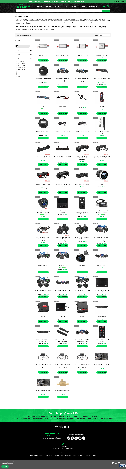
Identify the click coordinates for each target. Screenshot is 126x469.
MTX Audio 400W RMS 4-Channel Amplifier (82, 316)
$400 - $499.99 (22, 71)
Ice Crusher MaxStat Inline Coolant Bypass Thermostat (62, 391)
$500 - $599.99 (22, 73)
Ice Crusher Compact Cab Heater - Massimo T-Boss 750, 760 (43, 391)
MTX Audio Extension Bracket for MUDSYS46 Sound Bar (62, 340)
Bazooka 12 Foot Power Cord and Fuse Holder (101, 106)
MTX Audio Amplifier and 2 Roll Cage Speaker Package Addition (82, 340)
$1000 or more (22, 76)
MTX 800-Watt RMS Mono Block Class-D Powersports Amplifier (63, 54)
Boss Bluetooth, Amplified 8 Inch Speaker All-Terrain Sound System (62, 183)
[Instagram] (115, 462)
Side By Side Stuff (9, 462)
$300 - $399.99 (22, 69)
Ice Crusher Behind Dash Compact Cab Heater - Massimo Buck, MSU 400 (43, 366)
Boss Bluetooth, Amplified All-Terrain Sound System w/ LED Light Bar (82, 183)
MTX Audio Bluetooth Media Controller (63, 211)
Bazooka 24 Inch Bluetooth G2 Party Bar (102, 79)
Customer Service (63, 450)
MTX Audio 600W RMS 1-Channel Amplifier (101, 291)
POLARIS (39, 6)
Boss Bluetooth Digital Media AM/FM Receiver (102, 183)
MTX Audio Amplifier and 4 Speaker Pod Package (82, 291)
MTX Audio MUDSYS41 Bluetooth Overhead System (102, 316)
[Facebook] (112, 462)
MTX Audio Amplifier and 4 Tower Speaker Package (62, 291)
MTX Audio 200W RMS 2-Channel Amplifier (62, 316)
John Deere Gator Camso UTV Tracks (62, 455)
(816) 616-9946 (120, 1)
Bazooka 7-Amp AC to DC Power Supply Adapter (62, 106)
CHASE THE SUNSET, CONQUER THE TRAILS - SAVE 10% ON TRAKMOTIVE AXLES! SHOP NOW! (56, 1)
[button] (122, 465)
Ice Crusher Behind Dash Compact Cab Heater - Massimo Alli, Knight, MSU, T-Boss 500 (62, 366)
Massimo (24, 14)
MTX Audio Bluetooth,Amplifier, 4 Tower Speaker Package (101, 264)
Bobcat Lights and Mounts (45, 455)
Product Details (43, 60)
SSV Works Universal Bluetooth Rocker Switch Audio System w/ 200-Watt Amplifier (43, 239)
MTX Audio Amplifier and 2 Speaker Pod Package (82, 264)
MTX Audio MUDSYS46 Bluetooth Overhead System (43, 340)
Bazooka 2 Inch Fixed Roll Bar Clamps (82, 132)
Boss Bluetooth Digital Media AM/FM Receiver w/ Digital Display (43, 211)
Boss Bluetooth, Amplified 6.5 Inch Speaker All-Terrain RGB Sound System (43, 184)
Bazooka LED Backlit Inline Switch (82, 105)
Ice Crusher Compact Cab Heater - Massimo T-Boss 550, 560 (102, 365)
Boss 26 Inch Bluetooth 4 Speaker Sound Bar (43, 157)
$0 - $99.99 (21, 61)
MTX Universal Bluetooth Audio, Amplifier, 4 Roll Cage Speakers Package (82, 80)
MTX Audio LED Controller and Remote (102, 340)
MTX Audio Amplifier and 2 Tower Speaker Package (62, 264)
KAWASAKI (74, 6)
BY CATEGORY (93, 6)
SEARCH (107, 10)
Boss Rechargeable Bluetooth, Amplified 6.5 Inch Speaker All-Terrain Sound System (82, 158)
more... (20, 14)
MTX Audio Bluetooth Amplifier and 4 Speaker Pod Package (43, 291)
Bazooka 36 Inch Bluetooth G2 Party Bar (43, 106)
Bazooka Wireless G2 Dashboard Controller (43, 132)
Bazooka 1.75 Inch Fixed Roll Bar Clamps (62, 132)
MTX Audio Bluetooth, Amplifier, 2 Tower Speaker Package (101, 238)
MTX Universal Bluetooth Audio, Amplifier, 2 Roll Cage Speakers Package (63, 80)
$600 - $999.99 (22, 75)
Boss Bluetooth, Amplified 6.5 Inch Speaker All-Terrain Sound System (102, 157)
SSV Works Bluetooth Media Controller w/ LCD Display (102, 211)
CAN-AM (48, 6)
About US (63, 452)
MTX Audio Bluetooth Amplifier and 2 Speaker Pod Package (43, 264)
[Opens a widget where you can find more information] (5, 466)
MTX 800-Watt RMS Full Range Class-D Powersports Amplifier (43, 54)
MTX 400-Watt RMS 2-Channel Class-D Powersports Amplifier (82, 54)
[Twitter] (119, 462)
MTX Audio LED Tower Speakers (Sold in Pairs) (82, 238)
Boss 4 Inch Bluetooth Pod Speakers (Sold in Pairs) (63, 238)
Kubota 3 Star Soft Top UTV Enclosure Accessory (84, 455)
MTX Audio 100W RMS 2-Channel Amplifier (43, 316)
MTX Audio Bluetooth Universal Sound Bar (62, 157)
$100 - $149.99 (21, 63)
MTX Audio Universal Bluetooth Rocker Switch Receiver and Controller (82, 212)
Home (17, 14)
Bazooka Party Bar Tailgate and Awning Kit (102, 132)
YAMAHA (57, 6)
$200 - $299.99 (22, 67)
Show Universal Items (23, 46)
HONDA (65, 6)
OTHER (83, 6)
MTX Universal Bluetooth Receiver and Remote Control (43, 79)
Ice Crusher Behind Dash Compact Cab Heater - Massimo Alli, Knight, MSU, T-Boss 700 (82, 366)
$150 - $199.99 (21, 65)
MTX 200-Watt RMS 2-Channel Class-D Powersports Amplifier (101, 54)
